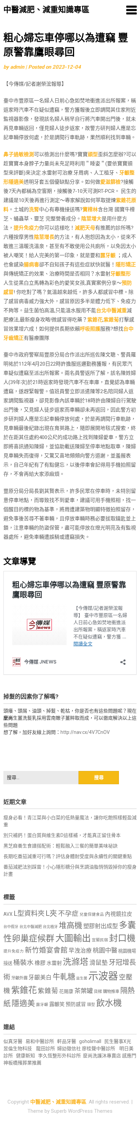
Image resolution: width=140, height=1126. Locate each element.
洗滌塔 (75, 962)
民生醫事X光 (117, 1041)
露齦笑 (57, 1004)
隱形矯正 (126, 265)
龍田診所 (45, 1048)
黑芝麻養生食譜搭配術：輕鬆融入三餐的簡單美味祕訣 (60, 845)
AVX (8, 914)
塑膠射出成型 (100, 926)
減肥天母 (85, 228)
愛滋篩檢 (110, 182)
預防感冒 (76, 1004)
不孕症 (68, 914)
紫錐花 (95, 320)
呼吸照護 (90, 329)
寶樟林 (90, 209)
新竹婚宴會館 (46, 950)
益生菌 (81, 978)
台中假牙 (10, 927)
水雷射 (54, 963)
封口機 (122, 938)
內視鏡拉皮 (118, 914)
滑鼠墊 (98, 962)
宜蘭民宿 (100, 940)
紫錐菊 (111, 320)
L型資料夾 (29, 913)
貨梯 (98, 991)
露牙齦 (108, 255)
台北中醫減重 (111, 310)
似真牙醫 (12, 1041)
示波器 (103, 976)
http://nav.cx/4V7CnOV (85, 732)
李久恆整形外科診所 (60, 1055)
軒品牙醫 (66, 1041)
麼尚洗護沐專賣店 (102, 1055)
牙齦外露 (19, 977)
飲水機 (109, 1003)
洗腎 (34, 209)
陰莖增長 (44, 237)
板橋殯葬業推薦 (24, 1062)
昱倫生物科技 (17, 1048)
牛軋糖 (64, 976)
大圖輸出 (73, 938)
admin (17, 67)
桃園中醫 (105, 950)
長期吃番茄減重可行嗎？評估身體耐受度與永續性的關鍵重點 (67, 856)
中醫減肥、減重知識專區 (46, 9)
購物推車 (111, 991)
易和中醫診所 (39, 1041)
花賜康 (66, 991)
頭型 (93, 154)
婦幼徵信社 (69, 1048)
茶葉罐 (83, 990)
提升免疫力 (26, 228)
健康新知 (25, 1055)
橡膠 (40, 963)
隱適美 (16, 182)
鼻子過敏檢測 (18, 154)
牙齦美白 (40, 977)
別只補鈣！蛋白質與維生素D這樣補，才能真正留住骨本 (62, 835)
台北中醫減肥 (30, 927)
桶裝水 (23, 963)
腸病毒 (31, 265)
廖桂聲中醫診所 (98, 1048)
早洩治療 (80, 950)
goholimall (90, 1041)
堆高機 (70, 925)
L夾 (51, 913)
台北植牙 (50, 927)
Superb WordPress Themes (81, 1111)
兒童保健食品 (92, 914)
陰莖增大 (91, 219)
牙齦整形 (120, 274)
